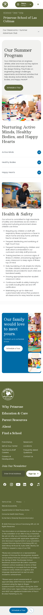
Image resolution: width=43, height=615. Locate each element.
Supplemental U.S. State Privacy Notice (15, 510)
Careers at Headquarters (8, 457)
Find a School (12, 433)
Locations (27, 446)
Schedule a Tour (18, 610)
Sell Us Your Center (10, 446)
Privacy (19, 502)
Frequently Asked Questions (30, 451)
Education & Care (15, 413)
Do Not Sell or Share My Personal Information (18, 518)
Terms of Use (6, 502)
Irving (21, 13)
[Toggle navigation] (38, 4)
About (6, 426)
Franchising (7, 442)
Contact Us (28, 456)
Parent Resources (14, 419)
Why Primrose (12, 406)
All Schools (7, 13)
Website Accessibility (9, 506)
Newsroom (28, 442)
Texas (15, 13)
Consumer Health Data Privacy (13, 514)
